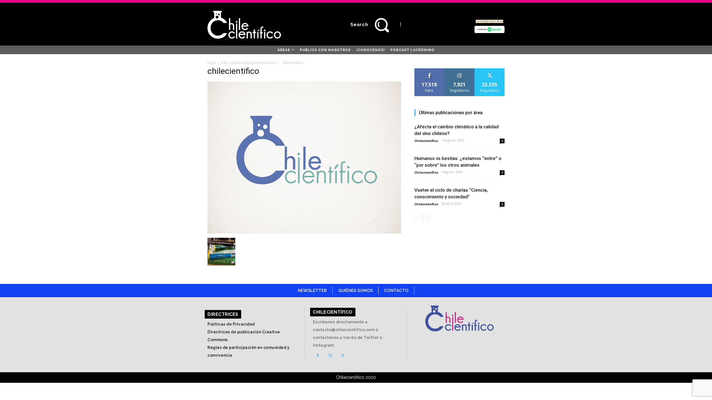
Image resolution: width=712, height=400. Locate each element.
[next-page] (426, 217)
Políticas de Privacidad (231, 324)
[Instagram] (330, 355)
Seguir (460, 70)
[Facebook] (318, 355)
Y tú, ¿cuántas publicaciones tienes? (249, 62)
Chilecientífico (426, 141)
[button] (372, 24)
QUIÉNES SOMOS (355, 290)
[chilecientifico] (304, 232)
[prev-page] (417, 217)
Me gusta (429, 70)
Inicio (211, 62)
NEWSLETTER (312, 290)
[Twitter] (343, 355)
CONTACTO (396, 290)
